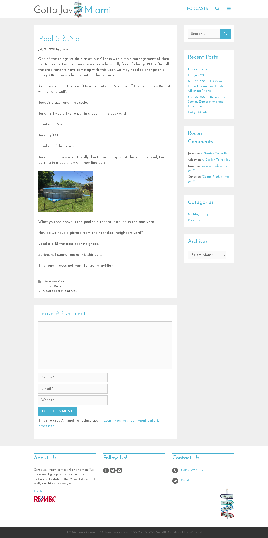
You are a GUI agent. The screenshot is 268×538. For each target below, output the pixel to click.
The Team (40, 491)
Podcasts (197, 9)
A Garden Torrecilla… (215, 153)
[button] (228, 9)
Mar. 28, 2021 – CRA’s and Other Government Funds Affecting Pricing (206, 86)
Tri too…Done (52, 286)
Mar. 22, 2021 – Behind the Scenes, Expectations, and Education (206, 101)
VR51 (199, 532)
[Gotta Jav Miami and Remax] (45, 501)
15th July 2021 (197, 75)
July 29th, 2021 (198, 69)
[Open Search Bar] (217, 9)
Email (185, 480)
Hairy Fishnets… (198, 112)
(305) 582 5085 (192, 470)
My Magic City (53, 281)
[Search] (225, 34)
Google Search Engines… (60, 290)
